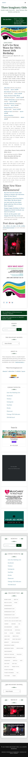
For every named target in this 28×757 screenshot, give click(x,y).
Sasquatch (7, 660)
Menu (4, 2)
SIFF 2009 (6, 663)
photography (8, 651)
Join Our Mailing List (13, 392)
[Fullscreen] (23, 715)
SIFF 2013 (6, 666)
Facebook (10, 395)
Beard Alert (7, 599)
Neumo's (6, 642)
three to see (15, 666)
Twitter (9, 398)
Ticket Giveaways (9, 672)
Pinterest (10, 411)
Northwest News (9, 648)
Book (15, 602)
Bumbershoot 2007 (9, 608)
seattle (15, 660)
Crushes (13, 623)
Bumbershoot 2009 (9, 614)
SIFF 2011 (14, 663)
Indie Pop (7, 639)
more (23, 371)
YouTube (9, 405)
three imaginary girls (8, 55)
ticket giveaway (8, 669)
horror (18, 633)
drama (16, 626)
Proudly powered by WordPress (10, 752)
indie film (15, 636)
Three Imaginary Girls (14, 7)
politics (19, 654)
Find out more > (19, 362)
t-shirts (18, 371)
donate (5, 371)
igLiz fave (7, 636)
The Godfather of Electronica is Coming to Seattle (12, 313)
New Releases (15, 642)
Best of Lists (8, 602)
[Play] (5, 715)
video (14, 675)
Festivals (17, 630)
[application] (14, 711)
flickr (11, 633)
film (5, 633)
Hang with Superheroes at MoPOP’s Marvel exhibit (13, 318)
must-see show (17, 639)
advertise (11, 371)
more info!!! (18, 93)
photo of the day (9, 654)
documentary (8, 626)
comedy (6, 623)
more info (19, 97)
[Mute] (21, 715)
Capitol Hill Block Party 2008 (12, 620)
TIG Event (7, 675)
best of (16, 599)
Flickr (9, 408)
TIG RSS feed (11, 417)
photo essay (20, 648)
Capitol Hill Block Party (11, 617)
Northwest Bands (9, 645)
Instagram (10, 402)
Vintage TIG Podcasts (13, 414)
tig (17, 672)
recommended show (9, 657)
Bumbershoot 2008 (9, 611)
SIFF (21, 660)
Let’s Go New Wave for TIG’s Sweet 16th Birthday (12, 49)
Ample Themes (14, 753)
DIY (19, 623)
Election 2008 (8, 630)
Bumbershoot (8, 605)
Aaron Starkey (8, 42)
